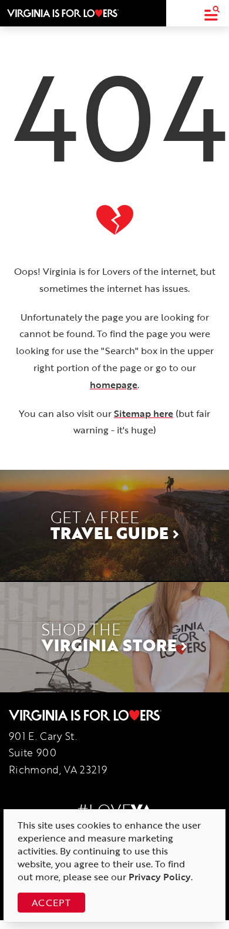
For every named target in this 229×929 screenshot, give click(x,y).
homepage (113, 385)
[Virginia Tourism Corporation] (63, 12)
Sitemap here (143, 413)
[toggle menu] (211, 13)
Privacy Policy (160, 877)
